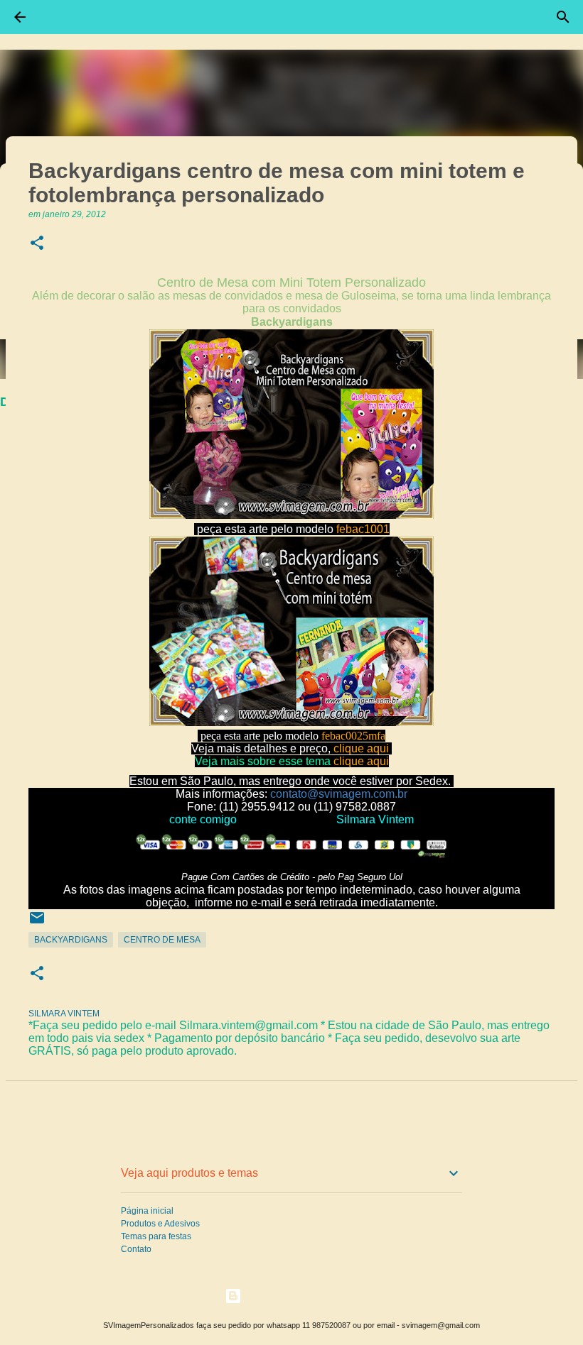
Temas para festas (156, 1236)
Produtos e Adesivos (160, 1224)
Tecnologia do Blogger (300, 1296)
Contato (136, 1249)
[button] (37, 243)
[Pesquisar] (563, 17)
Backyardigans (70, 940)
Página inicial (147, 1211)
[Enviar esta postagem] (37, 923)
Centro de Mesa (162, 940)
